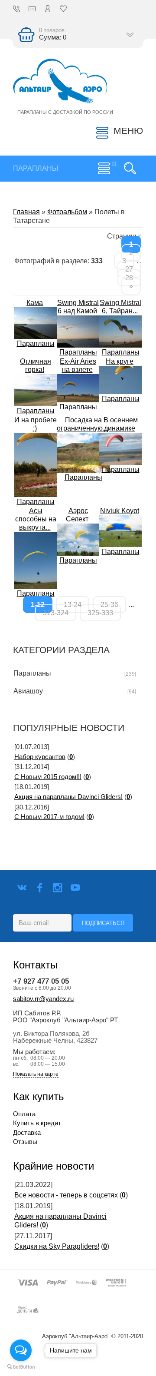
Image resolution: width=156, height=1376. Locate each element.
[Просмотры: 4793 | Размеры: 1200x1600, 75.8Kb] (35, 560)
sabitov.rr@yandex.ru (43, 998)
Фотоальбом (67, 212)
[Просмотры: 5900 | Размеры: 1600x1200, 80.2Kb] (78, 331)
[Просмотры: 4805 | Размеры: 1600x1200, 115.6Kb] (35, 322)
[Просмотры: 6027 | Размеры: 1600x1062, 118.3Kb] (78, 387)
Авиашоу (28, 691)
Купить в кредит (37, 1123)
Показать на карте (35, 1074)
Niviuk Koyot (119, 510)
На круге (119, 361)
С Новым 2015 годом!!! (47, 776)
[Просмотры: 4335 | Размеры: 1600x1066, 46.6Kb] (120, 379)
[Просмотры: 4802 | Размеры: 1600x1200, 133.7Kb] (35, 389)
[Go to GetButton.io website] (21, 1367)
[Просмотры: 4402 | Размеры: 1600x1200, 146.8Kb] (120, 448)
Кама (34, 302)
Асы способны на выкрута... (35, 519)
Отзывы (25, 1141)
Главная (26, 212)
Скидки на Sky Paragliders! (56, 1246)
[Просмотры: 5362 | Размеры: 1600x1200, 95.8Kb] (120, 331)
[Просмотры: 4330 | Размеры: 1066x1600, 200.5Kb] (35, 464)
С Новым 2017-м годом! (49, 816)
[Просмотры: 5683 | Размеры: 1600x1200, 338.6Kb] (83, 452)
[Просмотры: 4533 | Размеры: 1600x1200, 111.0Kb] (78, 539)
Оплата (24, 1114)
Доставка (27, 1132)
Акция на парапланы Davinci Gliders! (68, 796)
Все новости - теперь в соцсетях (66, 1195)
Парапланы (36, 343)
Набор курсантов (39, 756)
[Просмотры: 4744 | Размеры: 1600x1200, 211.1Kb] (120, 530)
